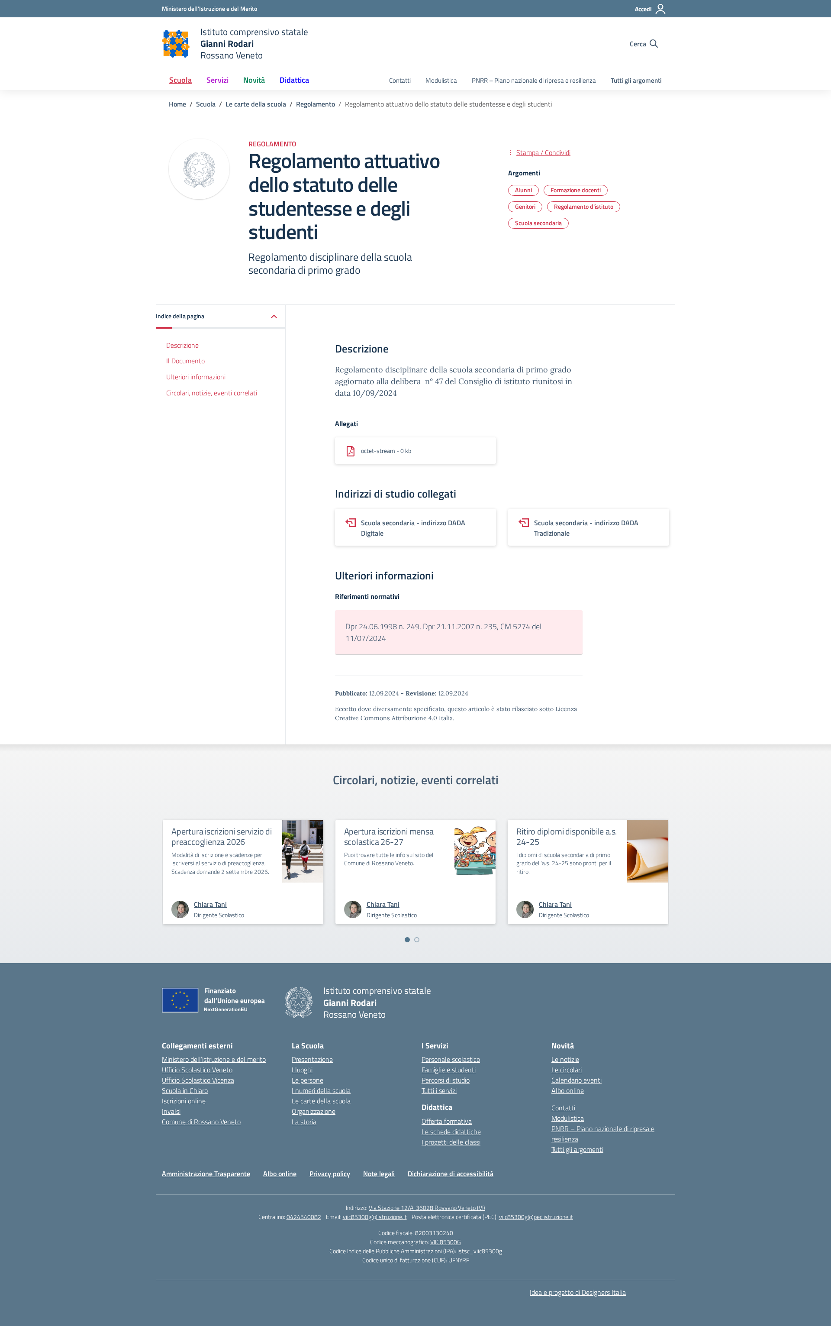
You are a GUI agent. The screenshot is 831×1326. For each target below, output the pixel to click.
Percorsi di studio (446, 1080)
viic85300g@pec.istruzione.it (536, 1216)
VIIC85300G (445, 1241)
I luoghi (302, 1069)
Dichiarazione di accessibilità (450, 1173)
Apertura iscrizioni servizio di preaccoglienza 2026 (221, 836)
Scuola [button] (180, 80)
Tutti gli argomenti (636, 80)
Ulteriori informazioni (195, 377)
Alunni (523, 189)
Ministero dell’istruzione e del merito (214, 1059)
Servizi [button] (217, 80)
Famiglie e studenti (449, 1069)
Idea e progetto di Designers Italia (578, 1292)
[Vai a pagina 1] (407, 939)
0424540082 (304, 1216)
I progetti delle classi (451, 1142)
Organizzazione (313, 1111)
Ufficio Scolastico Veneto (197, 1069)
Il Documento (185, 361)
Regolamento (272, 144)
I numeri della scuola (321, 1090)
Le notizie (565, 1059)
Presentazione (312, 1059)
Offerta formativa (447, 1121)
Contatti (400, 80)
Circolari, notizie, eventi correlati (211, 393)
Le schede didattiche (451, 1131)
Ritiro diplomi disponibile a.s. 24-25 (566, 836)
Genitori (525, 206)
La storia (304, 1121)
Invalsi (171, 1111)
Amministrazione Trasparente (206, 1173)
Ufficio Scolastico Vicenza (198, 1080)
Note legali (379, 1173)
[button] (221, 317)
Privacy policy (329, 1173)
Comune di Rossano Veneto (201, 1121)
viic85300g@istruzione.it (375, 1216)
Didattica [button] (294, 80)
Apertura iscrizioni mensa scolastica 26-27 (389, 836)
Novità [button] (254, 80)
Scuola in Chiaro (185, 1090)
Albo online (567, 1090)
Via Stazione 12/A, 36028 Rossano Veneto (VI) (427, 1207)
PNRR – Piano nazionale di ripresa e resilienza (534, 80)
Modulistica (441, 80)
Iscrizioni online (184, 1101)
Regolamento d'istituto (583, 206)
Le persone (307, 1080)
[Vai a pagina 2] (416, 939)
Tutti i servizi (439, 1090)
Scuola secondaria (538, 222)
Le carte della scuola (321, 1101)
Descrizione (182, 345)
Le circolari (566, 1069)
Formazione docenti (576, 189)
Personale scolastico (451, 1059)
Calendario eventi (576, 1080)
